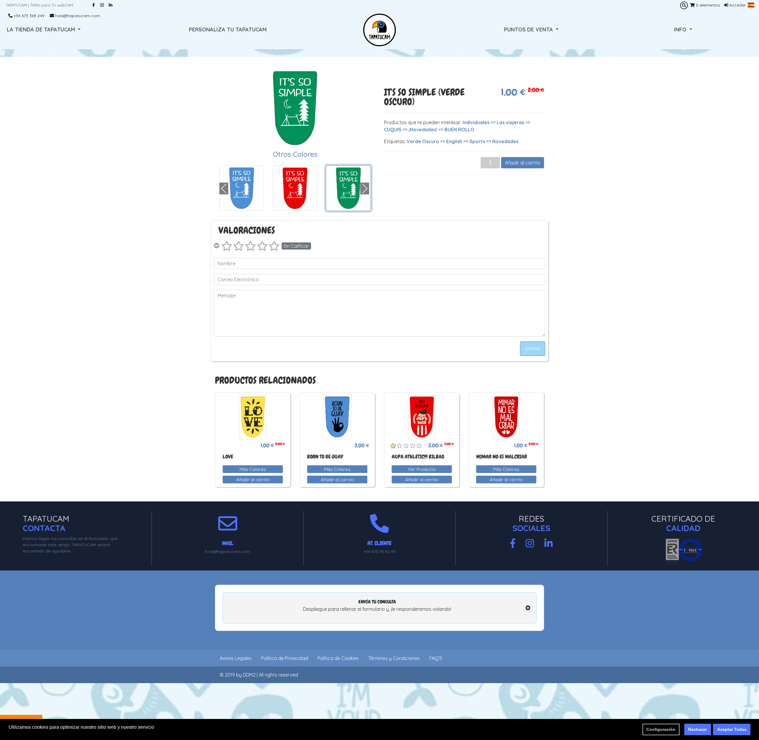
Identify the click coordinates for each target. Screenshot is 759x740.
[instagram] (530, 543)
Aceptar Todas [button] (732, 729)
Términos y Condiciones (394, 658)
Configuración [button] (660, 729)
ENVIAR (532, 348)
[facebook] (512, 543)
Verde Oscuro (423, 141)
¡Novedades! (423, 129)
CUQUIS (392, 129)
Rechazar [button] (697, 729)
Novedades (505, 141)
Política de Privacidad (284, 658)
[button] (751, 5)
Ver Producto (422, 469)
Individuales (476, 122)
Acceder (737, 5)
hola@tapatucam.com (77, 15)
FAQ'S (435, 658)
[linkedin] (548, 543)
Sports (477, 141)
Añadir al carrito (522, 163)
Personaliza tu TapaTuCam (228, 29)
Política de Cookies (338, 658)
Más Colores (253, 469)
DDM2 (249, 675)
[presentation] (223, 188)
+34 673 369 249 (28, 15)
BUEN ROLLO (459, 129)
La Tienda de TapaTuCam (41, 29)
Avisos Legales (236, 658)
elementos (708, 5)
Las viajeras (510, 122)
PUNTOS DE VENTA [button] (529, 29)
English (454, 141)
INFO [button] (681, 29)
